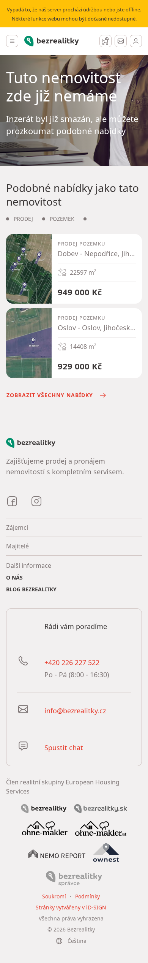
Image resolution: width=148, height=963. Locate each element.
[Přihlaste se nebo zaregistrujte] (136, 41)
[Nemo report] (56, 853)
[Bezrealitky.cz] (43, 808)
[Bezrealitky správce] (74, 878)
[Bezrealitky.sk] (100, 808)
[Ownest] (106, 852)
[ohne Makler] (45, 828)
